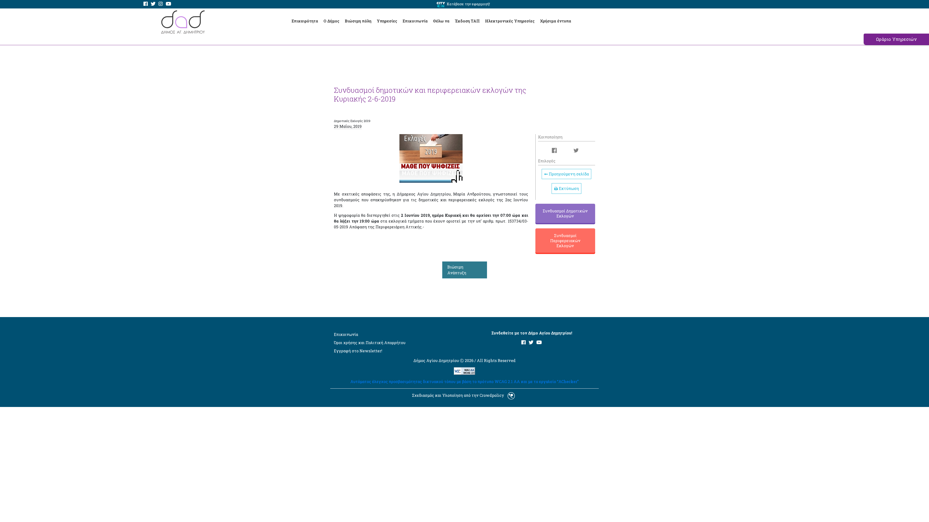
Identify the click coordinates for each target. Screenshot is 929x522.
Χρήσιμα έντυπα (555, 20)
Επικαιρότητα (305, 20)
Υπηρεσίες (387, 20)
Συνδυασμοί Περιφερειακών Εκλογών (565, 240)
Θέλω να (441, 20)
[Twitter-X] (153, 4)
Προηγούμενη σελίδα (568, 174)
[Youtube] (168, 4)
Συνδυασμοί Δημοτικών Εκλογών (565, 213)
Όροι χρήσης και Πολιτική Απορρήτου (369, 342)
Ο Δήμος (331, 20)
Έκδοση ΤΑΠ (467, 20)
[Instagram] (160, 4)
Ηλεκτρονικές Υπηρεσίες (510, 20)
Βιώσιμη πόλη (358, 20)
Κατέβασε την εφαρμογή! (468, 3)
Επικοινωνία (415, 20)
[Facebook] (145, 4)
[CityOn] (441, 4)
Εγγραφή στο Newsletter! (358, 350)
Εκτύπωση (568, 188)
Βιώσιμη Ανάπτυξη (456, 269)
